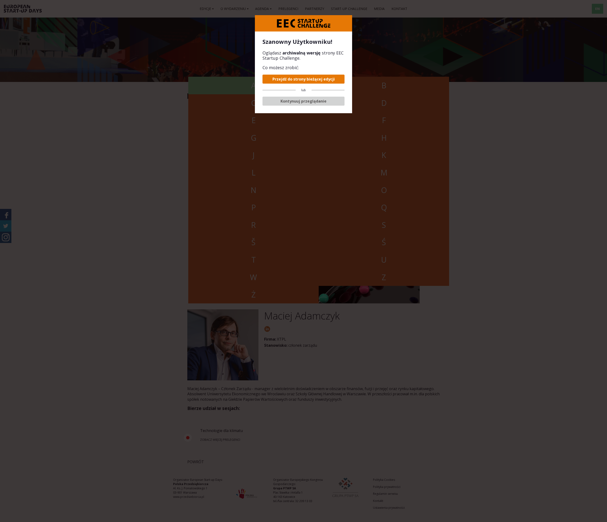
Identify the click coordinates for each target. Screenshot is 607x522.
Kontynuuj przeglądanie (303, 101)
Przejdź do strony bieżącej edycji (303, 79)
